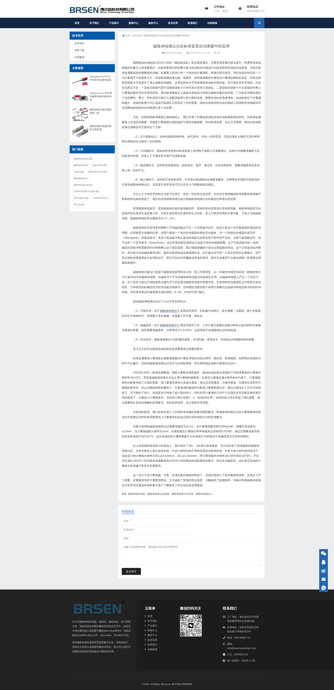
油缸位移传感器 (100, 165)
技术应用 (173, 23)
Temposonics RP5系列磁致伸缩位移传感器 (101, 96)
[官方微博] (323, 570)
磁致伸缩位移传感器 (83, 159)
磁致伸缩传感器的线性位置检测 (101, 128)
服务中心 (153, 23)
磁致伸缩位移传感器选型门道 (101, 111)
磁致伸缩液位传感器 (158, 493)
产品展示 (114, 23)
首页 (77, 23)
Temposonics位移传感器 (87, 191)
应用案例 (79, 57)
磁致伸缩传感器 (136, 493)
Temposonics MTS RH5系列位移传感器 (101, 78)
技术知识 (178, 53)
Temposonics (100, 198)
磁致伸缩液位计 (170, 310)
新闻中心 (133, 23)
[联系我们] (323, 562)
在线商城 (212, 23)
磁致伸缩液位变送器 (182, 493)
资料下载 (79, 50)
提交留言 (131, 571)
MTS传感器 (79, 204)
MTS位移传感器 (81, 198)
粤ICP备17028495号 (182, 684)
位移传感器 (79, 172)
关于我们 (94, 23)
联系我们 (192, 23)
